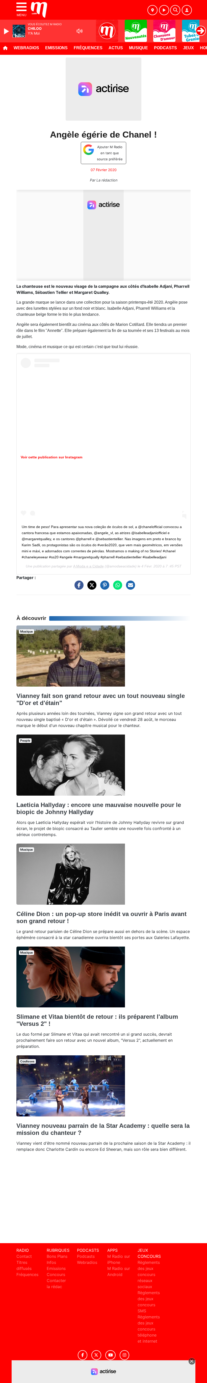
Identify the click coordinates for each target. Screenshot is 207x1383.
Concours (56, 1274)
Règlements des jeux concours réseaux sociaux (149, 1274)
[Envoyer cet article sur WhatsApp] (116, 587)
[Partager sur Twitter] (90, 587)
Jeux (188, 48)
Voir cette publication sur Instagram (51, 457)
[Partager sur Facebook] (78, 587)
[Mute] (79, 31)
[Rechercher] (175, 10)
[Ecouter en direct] (164, 10)
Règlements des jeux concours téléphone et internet (149, 1329)
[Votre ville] (152, 10)
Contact (24, 1256)
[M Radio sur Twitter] (96, 1355)
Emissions (56, 48)
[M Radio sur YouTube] (110, 1355)
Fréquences (88, 48)
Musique (138, 48)
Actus (116, 48)
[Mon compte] (187, 10)
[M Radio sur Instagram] (124, 1355)
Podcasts (165, 48)
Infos (51, 1262)
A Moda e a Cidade (88, 566)
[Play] (7, 31)
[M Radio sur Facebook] (82, 1355)
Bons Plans (57, 1256)
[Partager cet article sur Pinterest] (103, 587)
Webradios (26, 48)
